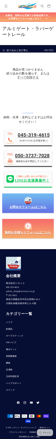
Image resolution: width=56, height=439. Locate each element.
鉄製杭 (9, 329)
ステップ (10, 390)
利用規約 (32, 432)
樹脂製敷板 (11, 356)
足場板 (9, 369)
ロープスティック (14, 335)
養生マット (11, 349)
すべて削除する (28, 77)
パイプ (9, 322)
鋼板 (8, 362)
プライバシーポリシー (18, 432)
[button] (6, 6)
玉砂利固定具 (12, 376)
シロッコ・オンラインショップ (24, 427)
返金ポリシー (45, 427)
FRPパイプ (11, 342)
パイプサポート (13, 383)
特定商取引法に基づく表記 (29, 437)
